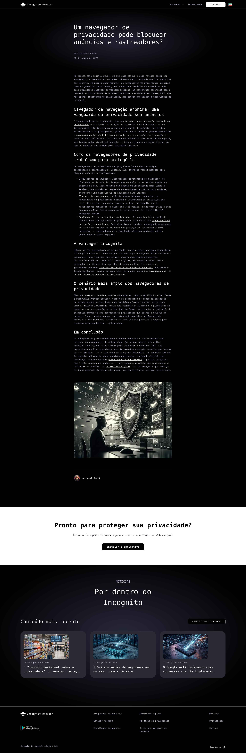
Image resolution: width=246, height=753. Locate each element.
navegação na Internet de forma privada (100, 135)
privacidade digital (118, 366)
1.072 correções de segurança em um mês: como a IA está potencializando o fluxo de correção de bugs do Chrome (121, 669)
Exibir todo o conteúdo (206, 621)
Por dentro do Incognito (123, 597)
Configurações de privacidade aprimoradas (104, 217)
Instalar (216, 4)
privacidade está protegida (125, 359)
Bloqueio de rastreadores (94, 196)
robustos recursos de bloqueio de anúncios (125, 267)
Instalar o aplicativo (123, 546)
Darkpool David (91, 478)
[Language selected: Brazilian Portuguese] (230, 4)
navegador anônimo (95, 295)
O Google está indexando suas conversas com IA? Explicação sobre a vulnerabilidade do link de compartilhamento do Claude (191, 669)
